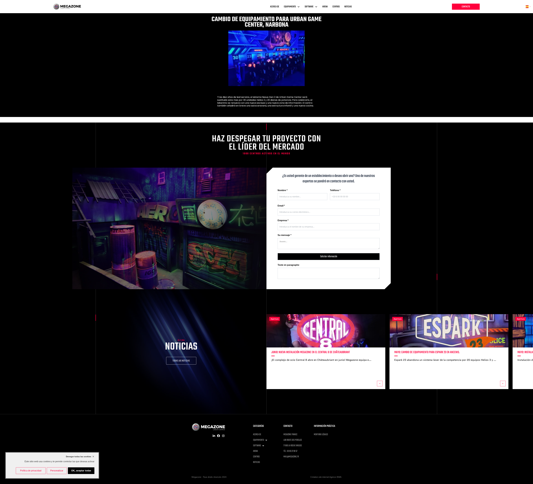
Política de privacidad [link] (30, 470)
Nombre (282, 190)
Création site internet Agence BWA (325, 477)
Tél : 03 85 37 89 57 (290, 451)
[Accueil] (67, 6)
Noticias (348, 7)
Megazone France (290, 435)
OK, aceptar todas (81, 470)
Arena (325, 7)
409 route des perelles (292, 440)
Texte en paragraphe (288, 265)
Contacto (466, 7)
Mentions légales (321, 435)
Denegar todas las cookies (78, 456)
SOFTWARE (309, 7)
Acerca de (274, 7)
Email (281, 206)
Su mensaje (284, 235)
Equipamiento (290, 7)
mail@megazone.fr (291, 457)
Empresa (283, 220)
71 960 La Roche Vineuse (292, 446)
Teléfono (335, 190)
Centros (336, 7)
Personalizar (56, 470)
